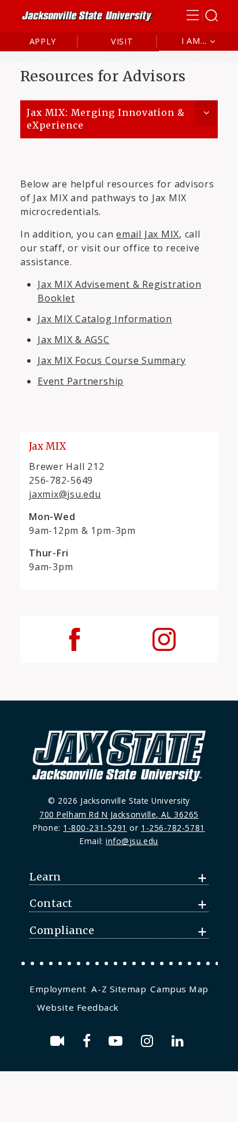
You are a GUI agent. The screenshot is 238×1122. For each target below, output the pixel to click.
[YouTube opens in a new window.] (117, 1041)
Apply (43, 41)
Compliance (61, 930)
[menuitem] (59, 988)
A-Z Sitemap (118, 989)
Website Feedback (78, 1007)
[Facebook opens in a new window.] (89, 1041)
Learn (45, 877)
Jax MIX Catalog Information (105, 318)
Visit (122, 41)
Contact (51, 903)
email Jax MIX (147, 234)
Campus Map (179, 989)
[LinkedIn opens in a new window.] (180, 1041)
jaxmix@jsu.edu (65, 494)
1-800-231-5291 (95, 827)
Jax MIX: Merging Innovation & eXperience (106, 119)
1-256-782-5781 (173, 827)
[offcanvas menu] (202, 15)
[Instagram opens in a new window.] (149, 1041)
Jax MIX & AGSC (74, 339)
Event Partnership (81, 381)
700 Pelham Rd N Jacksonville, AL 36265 (119, 814)
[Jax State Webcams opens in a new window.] (59, 1041)
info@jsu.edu (132, 840)
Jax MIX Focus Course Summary (112, 360)
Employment (57, 989)
